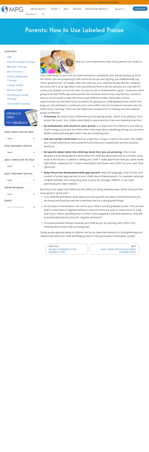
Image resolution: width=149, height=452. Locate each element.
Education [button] (30, 14)
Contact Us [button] (140, 8)
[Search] (34, 207)
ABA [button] (66, 8)
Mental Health (15, 90)
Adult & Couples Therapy (21, 61)
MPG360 (77, 8)
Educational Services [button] (96, 8)
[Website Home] (12, 9)
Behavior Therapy (17, 66)
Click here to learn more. (108, 2)
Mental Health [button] (37, 8)
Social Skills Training (18, 103)
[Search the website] (43, 14)
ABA (9, 56)
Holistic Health (15, 85)
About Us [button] (119, 8)
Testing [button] (54, 8)
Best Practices (15, 71)
